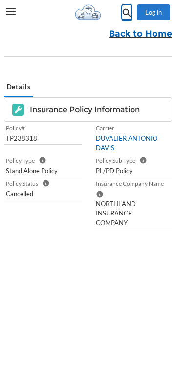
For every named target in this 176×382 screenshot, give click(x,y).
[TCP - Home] (88, 12)
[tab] (18, 87)
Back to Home (140, 33)
